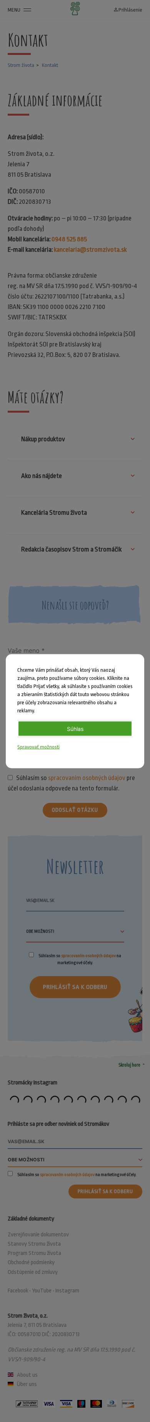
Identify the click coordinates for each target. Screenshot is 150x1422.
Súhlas (75, 728)
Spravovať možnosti (38, 746)
